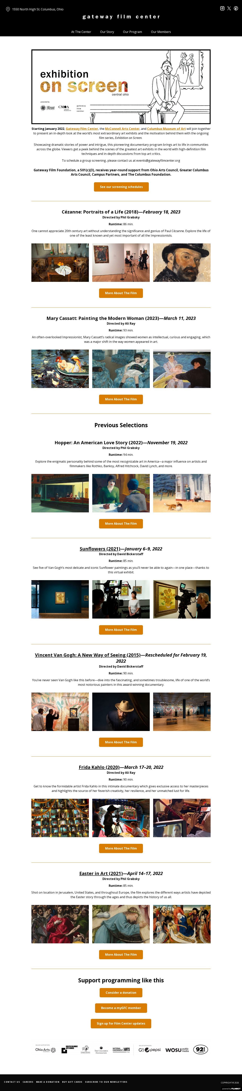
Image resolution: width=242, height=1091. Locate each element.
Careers (28, 1082)
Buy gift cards (72, 1082)
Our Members (161, 32)
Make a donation (48, 1082)
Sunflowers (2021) (100, 549)
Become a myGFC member (121, 1008)
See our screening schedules (121, 187)
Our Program (132, 32)
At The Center (81, 32)
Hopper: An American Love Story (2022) (99, 442)
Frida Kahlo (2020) (99, 767)
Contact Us (12, 1082)
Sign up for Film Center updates (121, 1023)
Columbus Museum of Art (166, 129)
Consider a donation (121, 992)
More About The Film (121, 293)
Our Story (107, 32)
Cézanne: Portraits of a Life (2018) (100, 212)
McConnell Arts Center (122, 129)
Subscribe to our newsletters (106, 1082)
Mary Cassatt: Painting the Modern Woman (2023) (103, 318)
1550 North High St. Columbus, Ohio (38, 9)
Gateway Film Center (82, 129)
